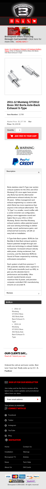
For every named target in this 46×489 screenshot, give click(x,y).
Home (7, 49)
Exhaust (23, 49)
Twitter (10, 420)
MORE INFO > (22, 42)
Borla (7, 51)
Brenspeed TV (10, 457)
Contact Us (27, 447)
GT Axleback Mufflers (34, 49)
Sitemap (26, 452)
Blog (10, 436)
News (7, 462)
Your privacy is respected (14, 405)
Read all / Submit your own (15, 356)
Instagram (12, 425)
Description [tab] (11, 171)
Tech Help (27, 462)
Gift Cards (27, 467)
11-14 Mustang (15, 49)
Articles (26, 457)
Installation (9, 452)
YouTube (11, 430)
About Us (8, 467)
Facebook (12, 415)
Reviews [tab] (10, 293)
